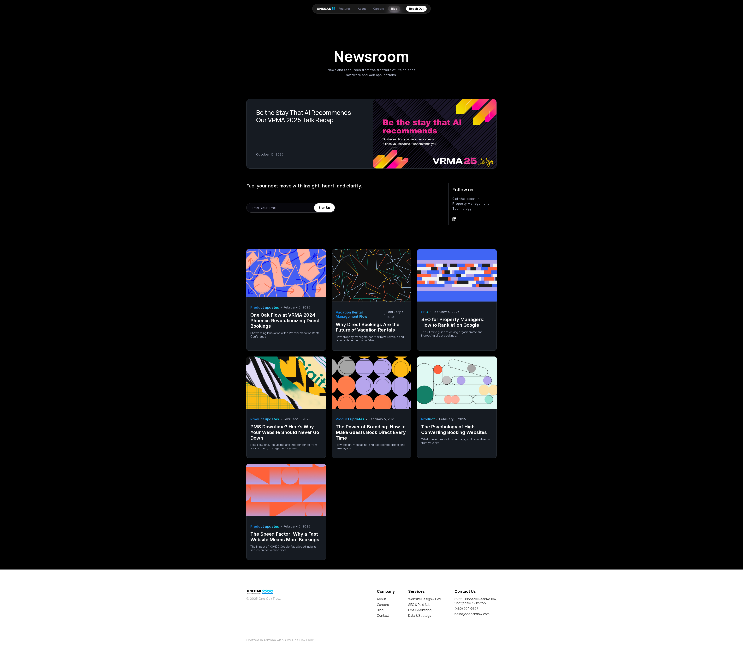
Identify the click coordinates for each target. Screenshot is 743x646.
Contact (383, 616)
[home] (322, 8)
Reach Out (416, 8)
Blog (380, 610)
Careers (383, 605)
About (381, 599)
